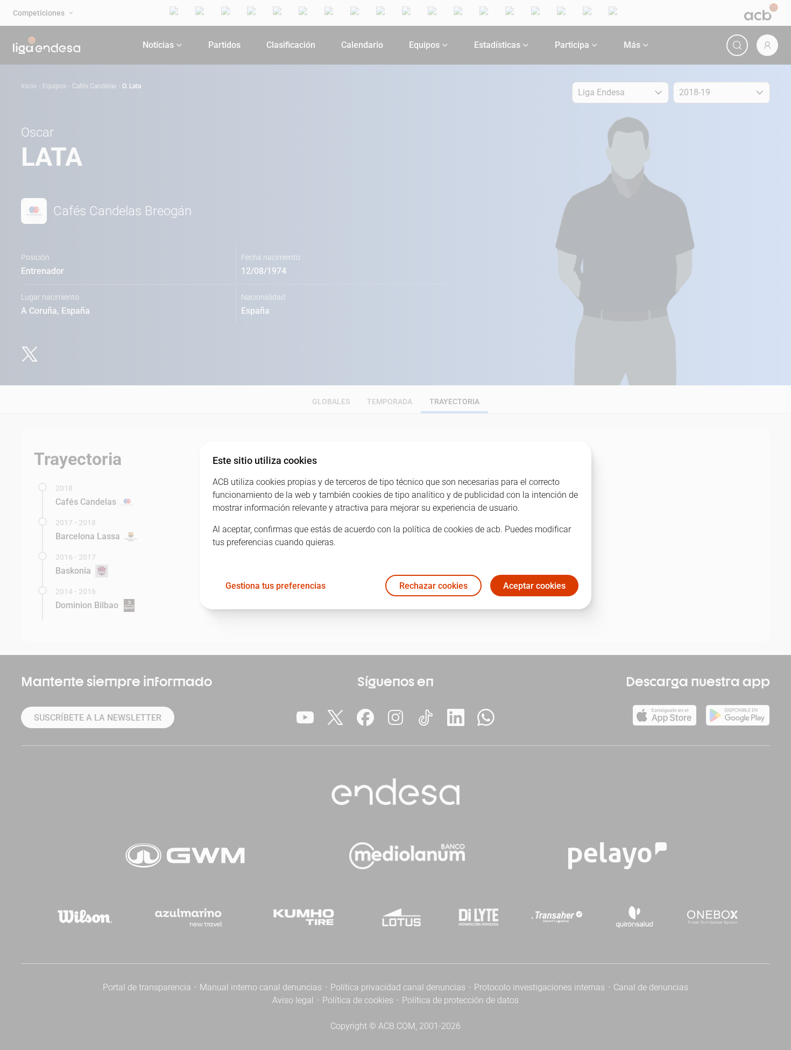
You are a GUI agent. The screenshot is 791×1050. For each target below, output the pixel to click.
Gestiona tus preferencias (275, 585)
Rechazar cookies (433, 585)
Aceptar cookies (534, 585)
